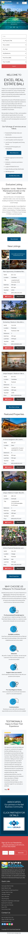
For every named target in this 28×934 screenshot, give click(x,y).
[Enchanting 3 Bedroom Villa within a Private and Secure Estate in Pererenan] (14, 310)
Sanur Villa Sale (5, 896)
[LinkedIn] (3, 924)
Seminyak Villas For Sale (7, 886)
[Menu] (17, 3)
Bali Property (7, 594)
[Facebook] (5, 924)
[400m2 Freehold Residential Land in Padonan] (14, 536)
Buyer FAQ (4, 907)
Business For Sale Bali (7, 903)
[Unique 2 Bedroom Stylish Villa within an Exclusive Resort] (14, 481)
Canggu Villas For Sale (7, 892)
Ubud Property (5, 898)
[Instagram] (12, 924)
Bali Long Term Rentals (7, 905)
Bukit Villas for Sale (6, 888)
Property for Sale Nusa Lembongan (10, 901)
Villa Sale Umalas (6, 894)
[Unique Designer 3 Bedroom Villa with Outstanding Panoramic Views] (14, 361)
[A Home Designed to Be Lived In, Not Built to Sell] (14, 427)
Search (14, 66)
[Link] (7, 3)
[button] (11, 27)
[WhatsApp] (10, 924)
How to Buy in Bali (6, 909)
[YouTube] (7, 924)
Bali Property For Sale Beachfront (10, 890)
